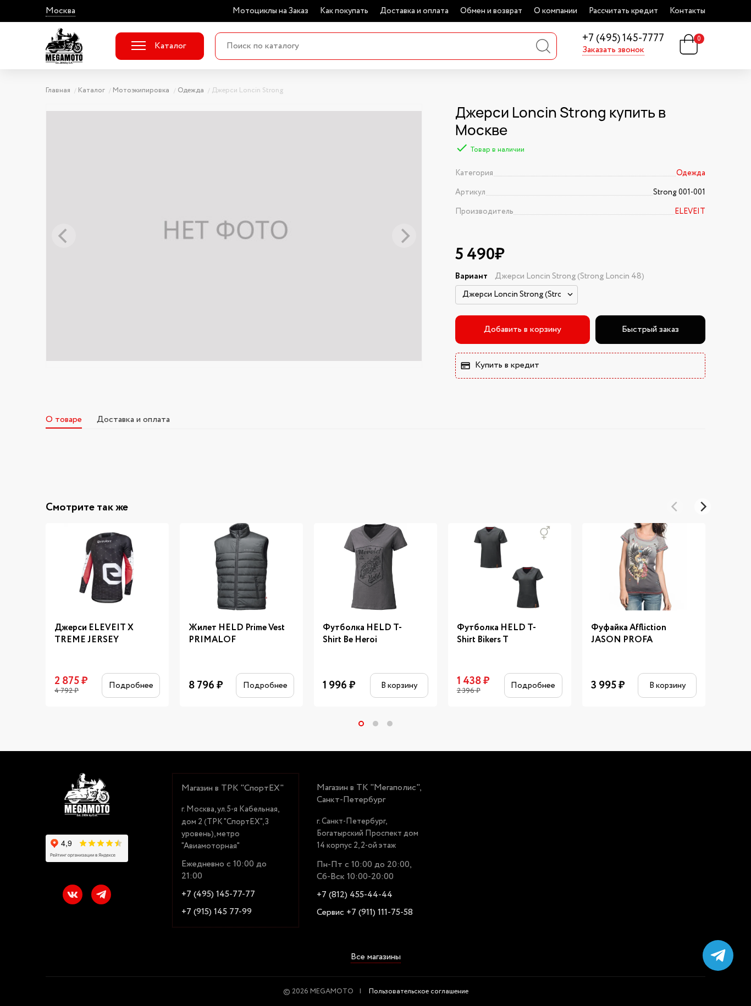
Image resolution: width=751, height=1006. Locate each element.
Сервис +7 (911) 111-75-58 (365, 913)
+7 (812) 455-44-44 (355, 895)
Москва (60, 10)
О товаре (64, 419)
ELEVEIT (690, 211)
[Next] (702, 506)
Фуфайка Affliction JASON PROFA (628, 634)
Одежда (690, 173)
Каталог (170, 46)
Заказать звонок (613, 50)
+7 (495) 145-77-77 (218, 894)
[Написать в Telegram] (718, 955)
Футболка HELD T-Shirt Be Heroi (362, 634)
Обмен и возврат (491, 11)
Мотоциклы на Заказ (270, 11)
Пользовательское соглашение (418, 991)
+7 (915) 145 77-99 (216, 912)
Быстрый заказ (650, 329)
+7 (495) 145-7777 (623, 39)
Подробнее (131, 685)
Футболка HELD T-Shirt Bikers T (496, 634)
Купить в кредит (507, 365)
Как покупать (344, 11)
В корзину (399, 685)
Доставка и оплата (414, 11)
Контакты (687, 11)
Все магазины (376, 957)
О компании (555, 11)
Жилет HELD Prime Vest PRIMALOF (237, 634)
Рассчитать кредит (623, 11)
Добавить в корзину (522, 329)
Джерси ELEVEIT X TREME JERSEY (94, 634)
